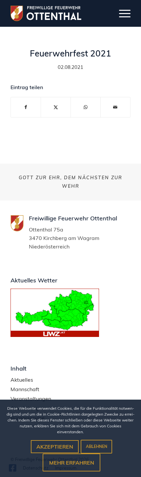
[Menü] (121, 13)
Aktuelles (21, 380)
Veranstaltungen (30, 399)
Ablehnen (96, 446)
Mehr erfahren (71, 462)
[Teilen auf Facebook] (26, 107)
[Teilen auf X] (55, 107)
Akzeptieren (54, 446)
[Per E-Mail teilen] (115, 107)
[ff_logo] (51, 13)
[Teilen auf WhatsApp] (85, 107)
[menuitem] (121, 13)
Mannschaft (24, 389)
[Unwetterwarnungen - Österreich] (54, 335)
